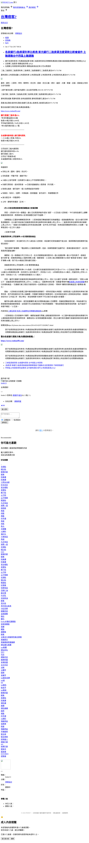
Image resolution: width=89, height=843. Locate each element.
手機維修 (4, 732)
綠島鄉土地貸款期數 (77, 282)
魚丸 (2, 526)
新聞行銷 (4, 746)
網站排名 (4, 650)
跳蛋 (2, 726)
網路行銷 (4, 742)
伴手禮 (3, 519)
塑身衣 (3, 749)
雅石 (2, 616)
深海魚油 (4, 598)
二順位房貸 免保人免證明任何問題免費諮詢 (24, 311)
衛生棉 (3, 734)
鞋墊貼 (3, 500)
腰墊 (2, 629)
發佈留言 (4, 422)
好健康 (3, 585)
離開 (12, 839)
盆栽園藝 (4, 614)
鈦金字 (3, 688)
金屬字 (3, 675)
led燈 (3, 680)
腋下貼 (3, 493)
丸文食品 (4, 503)
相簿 (7, 38)
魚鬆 (2, 511)
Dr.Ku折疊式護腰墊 (8, 621)
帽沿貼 (3, 469)
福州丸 (3, 534)
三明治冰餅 (5, 482)
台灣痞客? (8, 17)
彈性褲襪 (4, 708)
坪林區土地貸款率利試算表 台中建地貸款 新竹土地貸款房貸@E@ (30, 368)
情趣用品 (4, 721)
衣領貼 (3, 467)
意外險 (3, 603)
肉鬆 (2, 513)
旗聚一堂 (4, 506)
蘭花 (2, 619)
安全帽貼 (4, 487)
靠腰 (2, 627)
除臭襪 (3, 477)
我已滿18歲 (5, 839)
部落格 (7, 40)
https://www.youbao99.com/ (10, 111)
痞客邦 (15, 395)
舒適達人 (4, 739)
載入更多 (4, 409)
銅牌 (2, 673)
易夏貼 (3, 490)
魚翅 (2, 539)
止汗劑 (3, 495)
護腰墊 (3, 632)
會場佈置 (4, 662)
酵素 (2, 601)
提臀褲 (3, 756)
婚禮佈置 (4, 660)
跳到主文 (4, 23)
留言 (20, 395)
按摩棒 (3, 724)
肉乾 (2, 524)
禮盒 (2, 516)
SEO (2, 652)
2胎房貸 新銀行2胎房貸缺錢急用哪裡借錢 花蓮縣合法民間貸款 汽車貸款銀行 (34, 365)
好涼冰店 (4, 485)
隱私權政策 (56, 813)
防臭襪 (3, 480)
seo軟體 (4, 647)
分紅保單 (4, 609)
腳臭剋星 (4, 472)
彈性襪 (3, 703)
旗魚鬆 (3, 508)
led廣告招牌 (5, 678)
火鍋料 (3, 531)
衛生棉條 (4, 737)
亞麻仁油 (4, 590)
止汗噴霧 (4, 498)
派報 (2, 667)
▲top (3, 405)
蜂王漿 (3, 593)
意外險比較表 (6, 606)
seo (2, 744)
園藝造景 (4, 611)
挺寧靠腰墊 (5, 624)
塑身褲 (3, 752)
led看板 (3, 690)
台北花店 (4, 665)
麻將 (2, 711)
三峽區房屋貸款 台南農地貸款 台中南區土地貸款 (24, 363)
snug (2, 552)
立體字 (3, 670)
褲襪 (2, 706)
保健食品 (4, 588)
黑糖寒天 (4, 640)
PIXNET (28, 813)
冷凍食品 (4, 537)
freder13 (4, 383)
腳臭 (2, 474)
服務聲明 (65, 813)
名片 (7, 43)
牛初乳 (3, 596)
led (2, 682)
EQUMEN (4, 754)
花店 (2, 655)
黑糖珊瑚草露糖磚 (8, 642)
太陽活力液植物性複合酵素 (11, 637)
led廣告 (3, 685)
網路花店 (4, 657)
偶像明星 (17, 401)
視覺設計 (18, 33)
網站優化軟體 (6, 645)
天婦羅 (3, 529)
